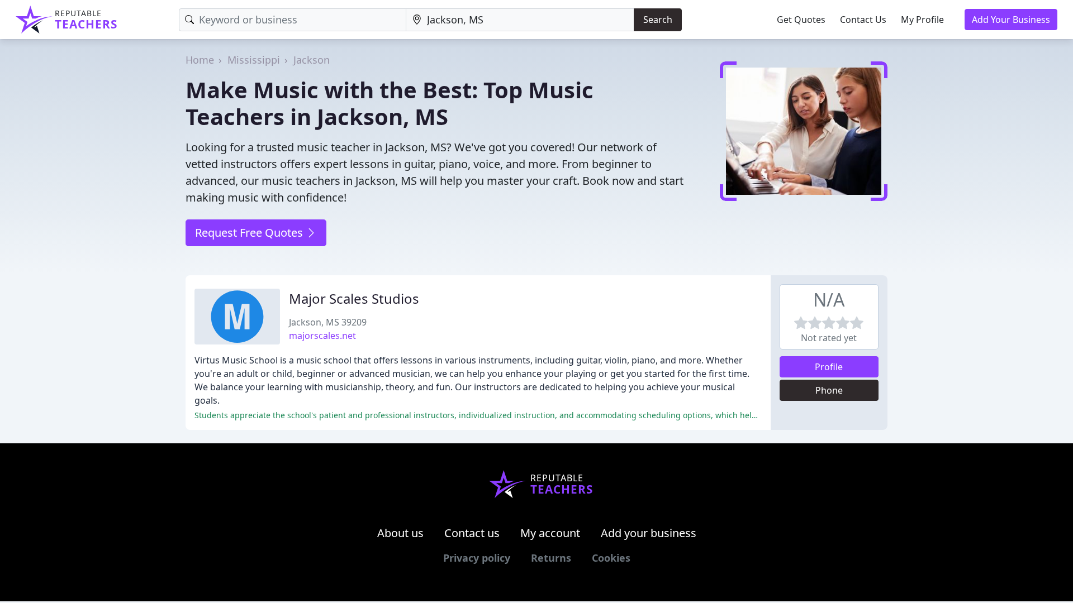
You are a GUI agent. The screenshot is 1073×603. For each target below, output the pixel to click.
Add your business (648, 532)
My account (550, 532)
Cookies (611, 557)
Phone (829, 390)
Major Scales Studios (354, 298)
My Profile (922, 19)
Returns (551, 557)
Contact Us (863, 19)
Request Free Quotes (250, 232)
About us (400, 532)
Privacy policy (476, 557)
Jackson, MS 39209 (328, 322)
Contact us (472, 532)
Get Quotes (801, 19)
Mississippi (253, 59)
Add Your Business (1011, 19)
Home (200, 59)
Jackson (311, 59)
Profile (829, 367)
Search (657, 19)
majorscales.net (322, 335)
